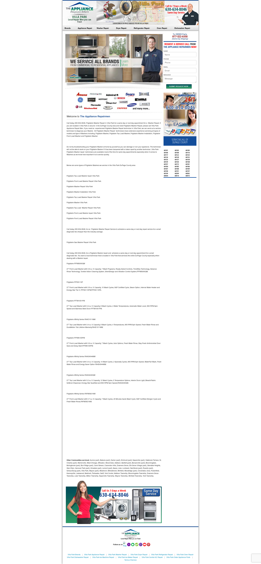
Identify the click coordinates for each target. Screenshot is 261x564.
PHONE (166, 59)
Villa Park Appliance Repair (94, 554)
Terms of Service (130, 560)
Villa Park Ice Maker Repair (128, 557)
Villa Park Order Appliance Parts (178, 557)
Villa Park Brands (74, 554)
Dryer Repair (121, 28)
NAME (166, 51)
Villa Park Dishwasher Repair (78, 557)
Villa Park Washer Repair (117, 554)
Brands (68, 28)
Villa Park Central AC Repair (152, 557)
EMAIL (166, 67)
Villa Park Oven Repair (185, 554)
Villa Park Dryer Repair (138, 554)
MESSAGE (167, 75)
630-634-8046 (176, 9)
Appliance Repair (85, 28)
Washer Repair (103, 28)
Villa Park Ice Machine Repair (103, 557)
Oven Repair (162, 28)
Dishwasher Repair (182, 28)
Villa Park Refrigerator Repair (162, 554)
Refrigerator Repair (142, 28)
